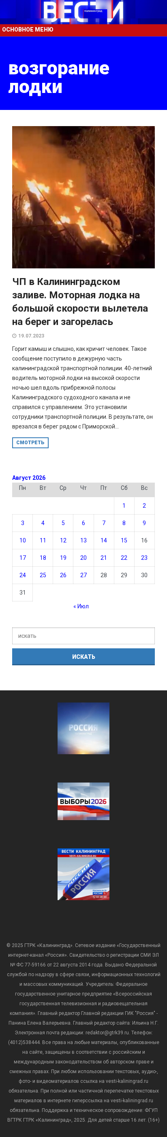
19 (63, 558)
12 (63, 540)
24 (22, 575)
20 (83, 558)
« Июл (81, 606)
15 (124, 540)
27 (83, 575)
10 (22, 540)
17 (22, 558)
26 (63, 575)
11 (43, 540)
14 (104, 540)
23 (144, 558)
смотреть (30, 442)
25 (43, 575)
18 (43, 558)
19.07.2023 (31, 336)
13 (83, 540)
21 (104, 558)
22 (124, 558)
